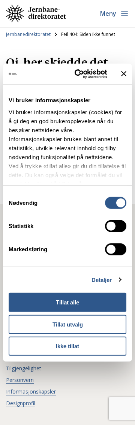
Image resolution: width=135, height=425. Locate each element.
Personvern (20, 379)
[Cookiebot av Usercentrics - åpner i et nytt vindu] (79, 74)
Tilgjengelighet (23, 368)
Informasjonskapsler (31, 391)
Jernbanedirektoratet (28, 34)
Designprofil (20, 403)
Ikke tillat (67, 346)
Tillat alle (67, 302)
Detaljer (102, 279)
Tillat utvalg (67, 324)
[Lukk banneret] (123, 73)
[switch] (115, 226)
